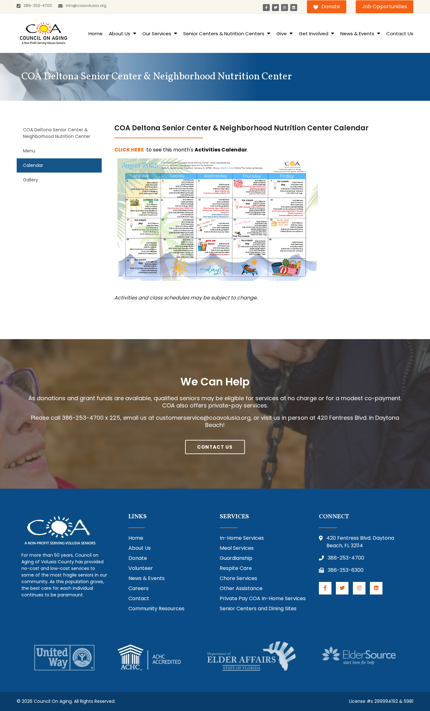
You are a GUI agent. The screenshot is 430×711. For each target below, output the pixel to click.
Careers (138, 588)
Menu (29, 151)
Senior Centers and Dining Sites (258, 608)
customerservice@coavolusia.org (203, 418)
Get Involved (314, 34)
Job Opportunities (384, 6)
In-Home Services (242, 538)
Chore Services (238, 578)
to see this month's (181, 149)
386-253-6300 (346, 570)
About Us (120, 34)
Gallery (30, 180)
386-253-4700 (346, 557)
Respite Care (236, 568)
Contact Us (399, 34)
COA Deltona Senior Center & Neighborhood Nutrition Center (56, 133)
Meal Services (237, 548)
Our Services (157, 34)
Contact (138, 598)
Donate (330, 6)
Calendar (33, 165)
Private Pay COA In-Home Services (263, 598)
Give (282, 34)
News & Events (358, 34)
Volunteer (140, 568)
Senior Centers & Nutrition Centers (224, 34)
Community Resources (156, 608)
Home (95, 34)
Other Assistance (241, 588)
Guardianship (236, 558)
